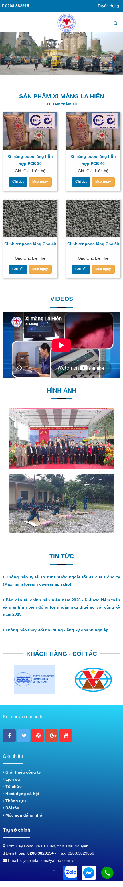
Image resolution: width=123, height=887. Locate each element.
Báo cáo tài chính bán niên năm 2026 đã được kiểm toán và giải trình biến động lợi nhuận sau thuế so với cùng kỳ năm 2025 (61, 607)
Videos (61, 298)
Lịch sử (12, 779)
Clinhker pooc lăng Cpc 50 (93, 244)
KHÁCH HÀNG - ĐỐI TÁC (61, 653)
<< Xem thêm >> (61, 104)
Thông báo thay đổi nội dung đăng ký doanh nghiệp (56, 630)
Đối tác (11, 808)
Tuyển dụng (108, 5)
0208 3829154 (40, 853)
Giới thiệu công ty (22, 772)
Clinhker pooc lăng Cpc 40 (30, 244)
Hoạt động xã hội (21, 793)
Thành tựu (15, 800)
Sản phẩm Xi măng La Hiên (61, 96)
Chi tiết (18, 182)
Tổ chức (13, 786)
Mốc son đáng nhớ (23, 815)
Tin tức (61, 556)
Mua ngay (40, 182)
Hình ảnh (61, 390)
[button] (11, 53)
